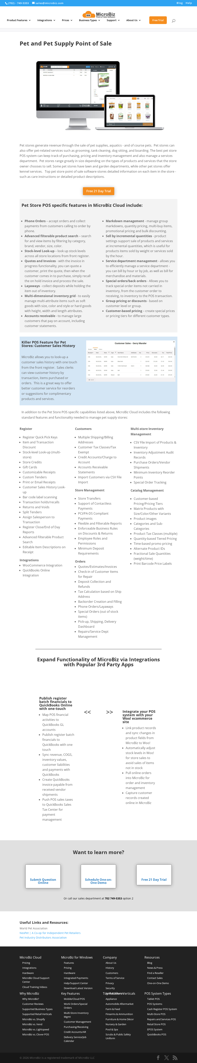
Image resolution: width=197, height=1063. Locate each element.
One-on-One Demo (158, 983)
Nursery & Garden (116, 1024)
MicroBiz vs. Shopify (33, 1019)
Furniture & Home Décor (120, 1019)
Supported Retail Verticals (37, 1014)
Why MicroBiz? (30, 999)
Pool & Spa (112, 1029)
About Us (131, 20)
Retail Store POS (156, 1024)
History (110, 967)
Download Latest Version (78, 988)
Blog (180, 3)
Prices (65, 20)
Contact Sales (155, 978)
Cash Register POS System (162, 1009)
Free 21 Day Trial (98, 191)
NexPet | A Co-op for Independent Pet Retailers (50, 933)
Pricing (26, 962)
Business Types (88, 20)
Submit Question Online (43, 881)
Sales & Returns (114, 993)
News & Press (155, 967)
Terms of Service (115, 978)
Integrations (44, 20)
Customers (112, 973)
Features (69, 962)
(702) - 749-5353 (18, 3)
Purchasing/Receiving (76, 1027)
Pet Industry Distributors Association (43, 937)
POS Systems (154, 1004)
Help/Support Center (76, 983)
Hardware (28, 973)
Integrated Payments (76, 978)
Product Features (17, 20)
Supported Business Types (37, 1009)
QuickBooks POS (156, 1034)
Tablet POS (153, 999)
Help (189, 3)
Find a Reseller (155, 973)
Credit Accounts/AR (75, 1032)
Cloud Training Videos (34, 987)
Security (110, 988)
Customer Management (77, 1021)
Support (111, 20)
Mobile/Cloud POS (74, 999)
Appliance (111, 999)
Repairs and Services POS (161, 1019)
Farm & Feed (113, 1009)
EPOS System (154, 1029)
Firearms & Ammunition (119, 1014)
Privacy (110, 983)
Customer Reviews (32, 1004)
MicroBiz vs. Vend (32, 1024)
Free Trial (158, 20)
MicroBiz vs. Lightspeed (35, 1029)
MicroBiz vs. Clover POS (35, 1034)
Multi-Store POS (156, 1014)
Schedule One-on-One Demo (98, 881)
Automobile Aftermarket (120, 1004)
